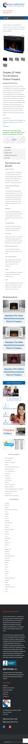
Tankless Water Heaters (11, 491)
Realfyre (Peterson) (10, 578)
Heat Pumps (8, 480)
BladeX (7, 514)
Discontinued (8, 522)
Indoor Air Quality (9, 484)
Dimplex (7, 126)
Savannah (7, 584)
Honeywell (7, 538)
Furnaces (7, 475)
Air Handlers (8, 460)
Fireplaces (9, 25)
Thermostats (8, 493)
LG (5, 547)
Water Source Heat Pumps (11, 495)
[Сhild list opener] (12, 460)
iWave (6, 540)
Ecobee (7, 525)
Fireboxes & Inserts (13, 120)
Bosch (6, 516)
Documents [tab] (7, 150)
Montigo (7, 558)
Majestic (7, 551)
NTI (6, 569)
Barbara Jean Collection (11, 509)
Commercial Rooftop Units (12, 467)
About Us (5, 694)
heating (7, 482)
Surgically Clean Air (10, 586)
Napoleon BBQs (9, 486)
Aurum (6, 507)
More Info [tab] (7, 158)
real (6, 575)
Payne (6, 573)
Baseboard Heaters (10, 462)
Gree (6, 536)
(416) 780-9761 (12, 722)
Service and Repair (7, 690)
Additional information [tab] (10, 155)
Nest (6, 564)
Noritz (6, 567)
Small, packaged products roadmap (14, 489)
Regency (7, 580)
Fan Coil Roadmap (9, 471)
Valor (6, 589)
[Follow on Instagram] (10, 727)
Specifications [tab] (8, 152)
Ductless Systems (9, 469)
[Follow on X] (7, 727)
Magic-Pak (8, 549)
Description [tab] (7, 147)
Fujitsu (6, 531)
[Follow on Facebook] (4, 727)
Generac (7, 534)
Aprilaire (7, 505)
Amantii (7, 503)
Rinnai (6, 582)
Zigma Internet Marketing (17, 742)
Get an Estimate (14, 399)
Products (5, 685)
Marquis (7, 553)
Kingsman (7, 542)
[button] (4, 18)
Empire (7, 527)
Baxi (6, 511)
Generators (8, 478)
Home (4, 25)
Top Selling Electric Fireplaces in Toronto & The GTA (14, 122)
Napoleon (7, 560)
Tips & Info (6, 692)
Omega (7, 571)
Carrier (7, 518)
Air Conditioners (9, 458)
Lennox (7, 545)
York (6, 591)
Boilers (7, 464)
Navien (7, 562)
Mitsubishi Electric (10, 556)
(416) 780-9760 (7, 12)
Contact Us (6, 696)
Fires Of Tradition (9, 529)
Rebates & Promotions (8, 687)
